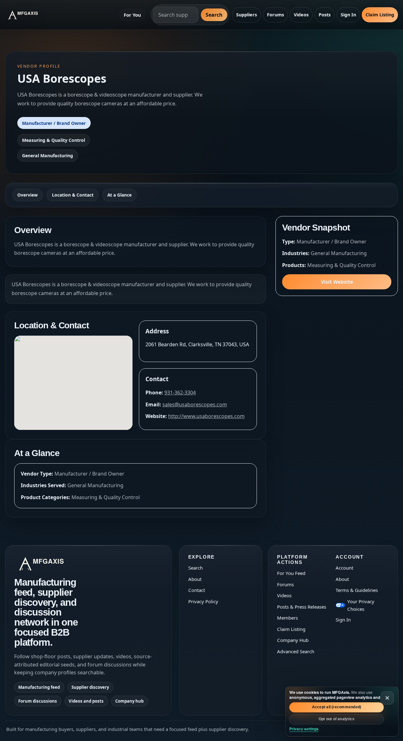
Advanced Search (295, 651)
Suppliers (246, 15)
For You (132, 15)
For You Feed (291, 573)
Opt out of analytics (337, 719)
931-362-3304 (180, 392)
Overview (27, 195)
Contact (196, 590)
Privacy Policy (203, 601)
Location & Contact (73, 195)
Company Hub (293, 640)
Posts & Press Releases (301, 607)
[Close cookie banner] (387, 698)
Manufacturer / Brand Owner (54, 123)
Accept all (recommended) (336, 707)
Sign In (348, 15)
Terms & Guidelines (357, 590)
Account (344, 568)
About (195, 579)
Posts (325, 15)
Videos (301, 15)
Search (214, 14)
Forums (275, 15)
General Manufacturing (47, 156)
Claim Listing (380, 15)
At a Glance (119, 195)
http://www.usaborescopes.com (206, 416)
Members (287, 618)
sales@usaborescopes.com (194, 404)
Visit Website (337, 281)
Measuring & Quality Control (53, 140)
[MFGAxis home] (28, 15)
